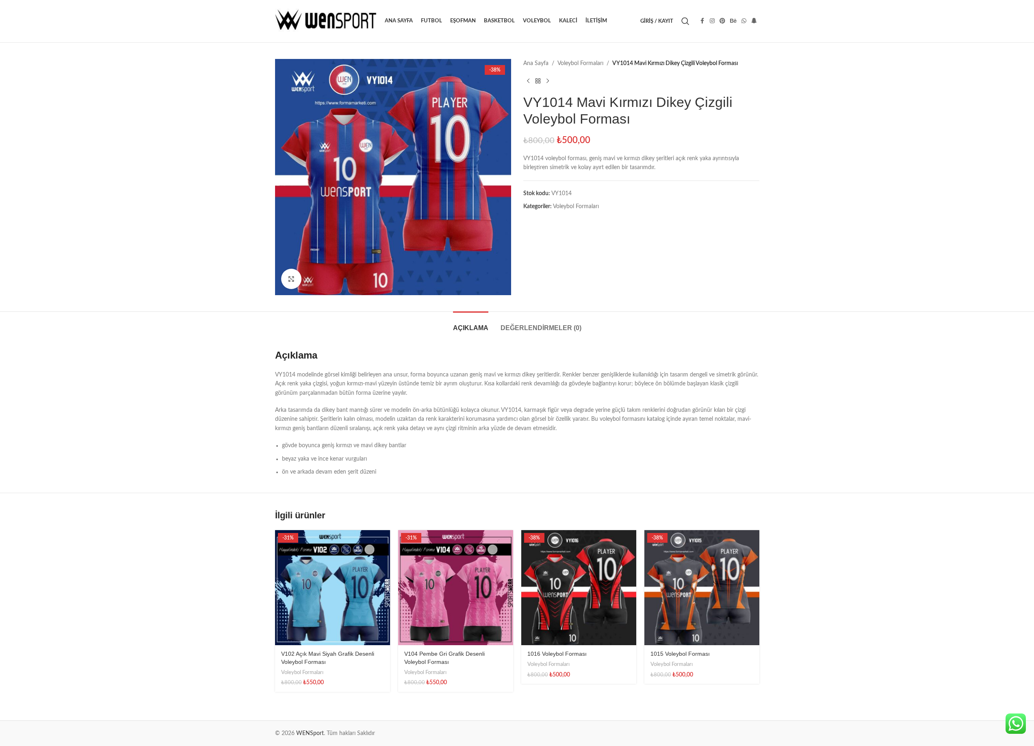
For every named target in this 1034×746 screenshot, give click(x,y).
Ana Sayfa (535, 63)
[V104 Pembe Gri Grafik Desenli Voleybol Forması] (455, 587)
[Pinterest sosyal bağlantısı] (722, 21)
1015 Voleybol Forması (680, 653)
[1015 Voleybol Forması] (701, 587)
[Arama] (685, 21)
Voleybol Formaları (580, 63)
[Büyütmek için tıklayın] (291, 279)
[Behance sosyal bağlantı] (733, 21)
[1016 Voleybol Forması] (578, 587)
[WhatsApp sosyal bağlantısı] (744, 21)
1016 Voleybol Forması (557, 653)
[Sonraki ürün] (548, 81)
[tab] (470, 323)
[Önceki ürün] (528, 81)
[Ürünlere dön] (538, 81)
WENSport (310, 733)
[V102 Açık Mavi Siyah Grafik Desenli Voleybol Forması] (332, 587)
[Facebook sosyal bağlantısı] (702, 21)
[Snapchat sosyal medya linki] (754, 21)
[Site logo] (326, 21)
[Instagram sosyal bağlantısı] (712, 21)
